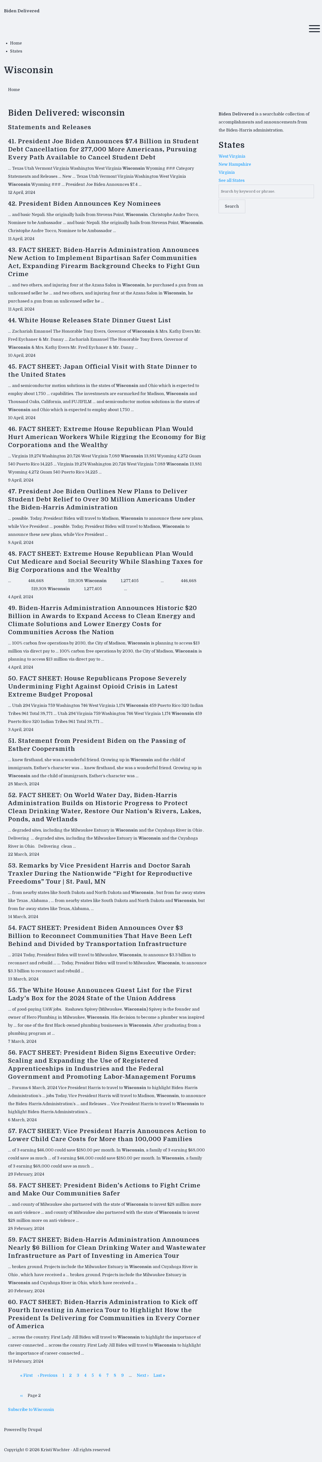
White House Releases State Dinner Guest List (94, 320)
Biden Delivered (21, 11)
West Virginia (232, 156)
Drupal (35, 1430)
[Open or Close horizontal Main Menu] (314, 28)
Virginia (227, 172)
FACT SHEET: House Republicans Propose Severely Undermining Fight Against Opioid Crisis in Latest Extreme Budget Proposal (97, 686)
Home (14, 90)
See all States (232, 180)
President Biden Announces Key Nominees (90, 203)
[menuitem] (16, 43)
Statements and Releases (49, 127)
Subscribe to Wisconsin (31, 1409)
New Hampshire (235, 164)
